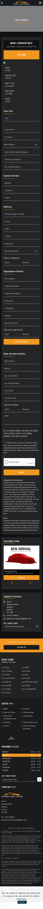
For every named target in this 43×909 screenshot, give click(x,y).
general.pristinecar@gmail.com (19, 619)
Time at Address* (12, 258)
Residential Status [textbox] (11, 251)
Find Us (6, 726)
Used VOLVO (6, 693)
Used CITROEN (7, 671)
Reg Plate (9, 91)
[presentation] (12, 583)
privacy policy (30, 828)
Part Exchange (28, 712)
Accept (22, 902)
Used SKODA (26, 685)
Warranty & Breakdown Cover (10, 717)
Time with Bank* (11, 405)
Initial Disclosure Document (29, 727)
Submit (21, 472)
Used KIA (25, 675)
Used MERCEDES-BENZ (30, 682)
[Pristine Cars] (21, 3)
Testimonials (28, 716)
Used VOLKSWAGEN (29, 689)
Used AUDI (5, 667)
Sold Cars (7, 722)
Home (6, 709)
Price (7, 68)
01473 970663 (12, 615)
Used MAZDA (6, 682)
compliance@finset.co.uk (13, 509)
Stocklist (26, 709)
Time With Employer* (13, 330)
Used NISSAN (6, 685)
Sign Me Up (21, 647)
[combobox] (21, 145)
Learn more (21, 899)
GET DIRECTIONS (9, 776)
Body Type (10, 83)
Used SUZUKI (6, 689)
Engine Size (10, 76)
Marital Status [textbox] (9, 144)
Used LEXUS (26, 678)
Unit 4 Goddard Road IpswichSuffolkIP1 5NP (12, 607)
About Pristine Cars (30, 722)
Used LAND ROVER (8, 678)
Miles (7, 99)
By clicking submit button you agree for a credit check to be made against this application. (21, 433)
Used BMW (25, 667)
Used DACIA (26, 671)
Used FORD (5, 675)
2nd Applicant (21, 342)
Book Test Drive (9, 712)
